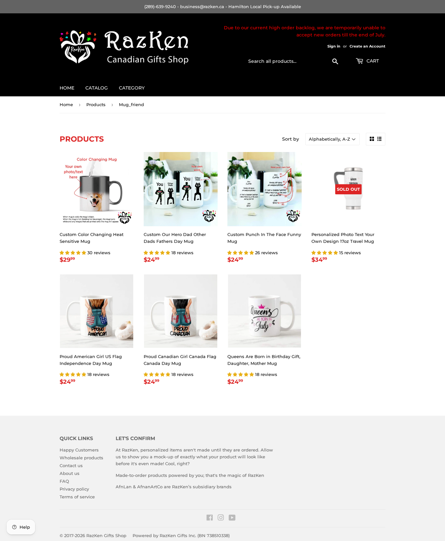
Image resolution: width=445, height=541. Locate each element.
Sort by (290, 139)
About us (69, 473)
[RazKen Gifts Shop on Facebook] (209, 518)
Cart (372, 61)
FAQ (64, 481)
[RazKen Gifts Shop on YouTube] (232, 518)
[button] (73, 252)
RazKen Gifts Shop (106, 535)
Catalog (96, 88)
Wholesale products (81, 457)
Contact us (71, 465)
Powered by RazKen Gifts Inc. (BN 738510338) (181, 535)
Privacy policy (74, 489)
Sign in (333, 46)
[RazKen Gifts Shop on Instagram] (221, 518)
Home (67, 88)
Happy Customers (79, 449)
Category (132, 88)
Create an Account (367, 46)
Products (96, 104)
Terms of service (77, 496)
